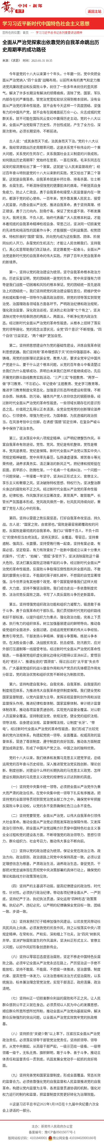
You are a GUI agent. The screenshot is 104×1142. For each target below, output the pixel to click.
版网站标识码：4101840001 (27, 1138)
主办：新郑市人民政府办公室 (52, 1126)
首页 (26, 32)
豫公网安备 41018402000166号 (74, 1138)
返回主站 (94, 11)
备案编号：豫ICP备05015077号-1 (52, 1132)
